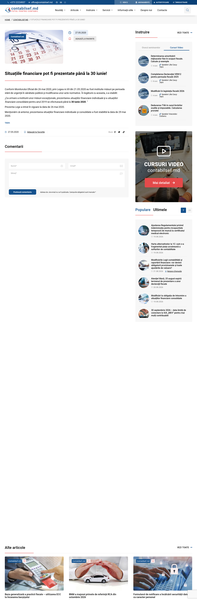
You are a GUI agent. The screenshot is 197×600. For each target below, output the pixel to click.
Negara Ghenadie (174, 271)
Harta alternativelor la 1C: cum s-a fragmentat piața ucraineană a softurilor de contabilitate (167, 247)
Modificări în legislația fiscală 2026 (167, 91)
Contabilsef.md (20, 20)
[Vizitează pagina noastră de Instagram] (65, 2)
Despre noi (146, 10)
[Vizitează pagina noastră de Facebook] (57, 2)
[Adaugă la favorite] (24, 561)
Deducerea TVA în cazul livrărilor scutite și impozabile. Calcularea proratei (166, 108)
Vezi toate (183, 32)
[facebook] (115, 132)
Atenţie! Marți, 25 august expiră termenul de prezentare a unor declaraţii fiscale (166, 281)
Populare (142, 210)
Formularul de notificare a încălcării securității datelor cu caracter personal (162, 596)
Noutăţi (59, 10)
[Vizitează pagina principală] (21, 10)
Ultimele (160, 210)
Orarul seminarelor (151, 47)
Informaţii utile (125, 10)
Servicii (106, 10)
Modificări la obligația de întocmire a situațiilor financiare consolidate (168, 297)
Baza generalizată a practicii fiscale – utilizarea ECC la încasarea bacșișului (33, 596)
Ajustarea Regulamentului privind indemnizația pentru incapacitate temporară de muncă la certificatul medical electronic (167, 229)
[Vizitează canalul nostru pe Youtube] (61, 2)
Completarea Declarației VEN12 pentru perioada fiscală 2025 (166, 75)
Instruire (90, 10)
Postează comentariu (22, 192)
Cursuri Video (176, 47)
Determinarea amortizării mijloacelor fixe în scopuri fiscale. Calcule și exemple (167, 59)
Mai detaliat (161, 183)
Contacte (162, 10)
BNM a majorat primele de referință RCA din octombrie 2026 (92, 596)
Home (7, 20)
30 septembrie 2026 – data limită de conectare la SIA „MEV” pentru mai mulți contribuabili (168, 313)
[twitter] (119, 132)
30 (189, 210)
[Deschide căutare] (187, 10)
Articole (74, 10)
